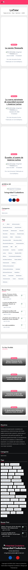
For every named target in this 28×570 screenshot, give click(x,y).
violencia (5, 281)
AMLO (8, 224)
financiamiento (20, 243)
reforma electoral (7, 272)
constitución (18, 227)
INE (16, 246)
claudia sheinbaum (7, 227)
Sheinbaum (19, 275)
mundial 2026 (18, 253)
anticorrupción (16, 224)
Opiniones (14, 44)
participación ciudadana (15, 256)
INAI (11, 246)
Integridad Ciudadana (14, 548)
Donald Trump (20, 233)
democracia (14, 230)
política (14, 262)
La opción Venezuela (14, 48)
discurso (12, 233)
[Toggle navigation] (2, 2)
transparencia (6, 278)
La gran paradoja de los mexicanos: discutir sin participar (9, 304)
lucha (4, 253)
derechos (5, 233)
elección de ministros (8, 243)
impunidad (5, 246)
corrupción (5, 230)
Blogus (23, 565)
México (4, 256)
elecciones (18, 236)
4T (3, 224)
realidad (18, 269)
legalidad (20, 249)
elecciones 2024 (18, 240)
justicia (13, 249)
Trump (14, 278)
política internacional (8, 265)
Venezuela (20, 278)
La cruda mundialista (8, 325)
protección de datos (8, 269)
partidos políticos (7, 259)
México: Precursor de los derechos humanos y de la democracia (9, 296)
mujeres (10, 253)
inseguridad (6, 249)
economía (5, 236)
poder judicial (18, 259)
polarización (6, 262)
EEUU (11, 236)
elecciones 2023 (7, 240)
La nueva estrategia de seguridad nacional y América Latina (14, 102)
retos (4, 275)
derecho (21, 230)
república (17, 272)
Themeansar (13, 568)
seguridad (10, 275)
